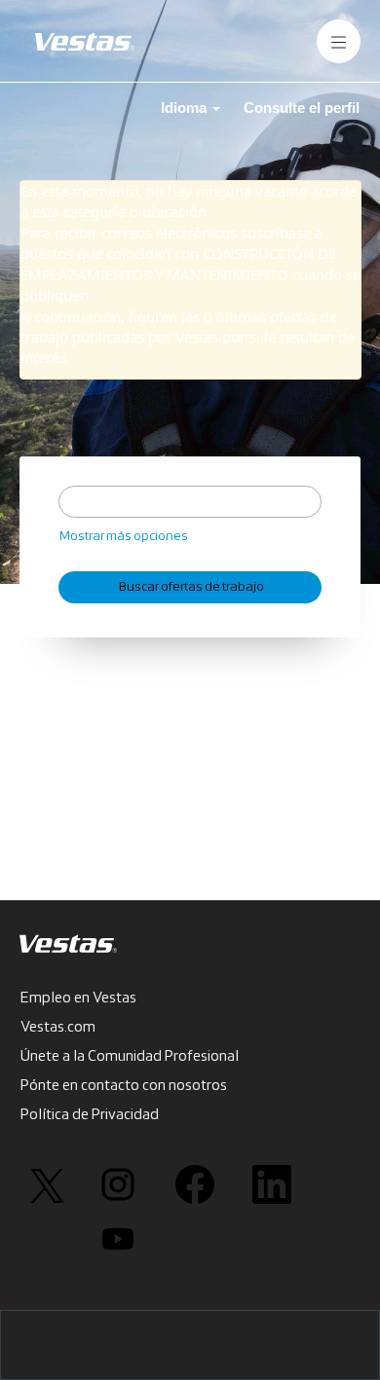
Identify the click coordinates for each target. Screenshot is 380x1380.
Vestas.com (57, 1027)
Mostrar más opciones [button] (123, 536)
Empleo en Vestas (78, 998)
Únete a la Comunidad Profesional (129, 1057)
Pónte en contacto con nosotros (123, 1086)
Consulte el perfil (302, 107)
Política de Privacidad (89, 1115)
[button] (339, 41)
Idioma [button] (185, 107)
